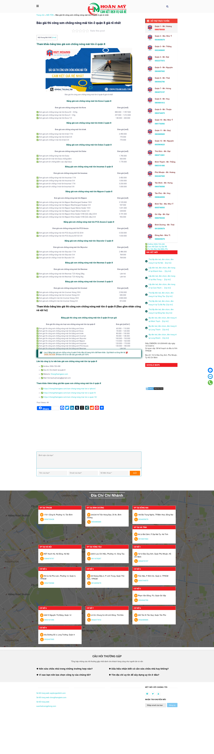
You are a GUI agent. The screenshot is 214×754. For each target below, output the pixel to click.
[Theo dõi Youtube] (158, 694)
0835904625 (160, 144)
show (54, 37)
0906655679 (160, 239)
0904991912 (160, 102)
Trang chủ (40, 15)
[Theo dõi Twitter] (153, 694)
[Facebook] (210, 370)
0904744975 (160, 113)
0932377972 (160, 60)
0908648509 (160, 197)
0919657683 (143, 539)
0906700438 (160, 218)
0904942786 (160, 81)
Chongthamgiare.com (59, 374)
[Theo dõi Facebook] (147, 694)
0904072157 (160, 92)
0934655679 (160, 39)
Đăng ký (172, 705)
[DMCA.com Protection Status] (154, 388)
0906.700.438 (49, 355)
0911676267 (96, 558)
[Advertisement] (88, 429)
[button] (37, 687)
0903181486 (160, 165)
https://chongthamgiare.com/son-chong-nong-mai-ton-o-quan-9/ (69, 393)
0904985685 (160, 134)
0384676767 (49, 558)
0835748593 (160, 207)
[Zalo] (210, 376)
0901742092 (160, 123)
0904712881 (160, 155)
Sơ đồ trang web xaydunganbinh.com (51, 693)
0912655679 (160, 228)
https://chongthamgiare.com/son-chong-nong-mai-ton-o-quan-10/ (70, 397)
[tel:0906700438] (210, 382)
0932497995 (160, 176)
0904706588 (160, 186)
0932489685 (160, 50)
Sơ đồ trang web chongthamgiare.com (51, 697)
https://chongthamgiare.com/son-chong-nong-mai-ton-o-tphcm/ (69, 389)
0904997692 (160, 71)
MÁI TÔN (50, 15)
